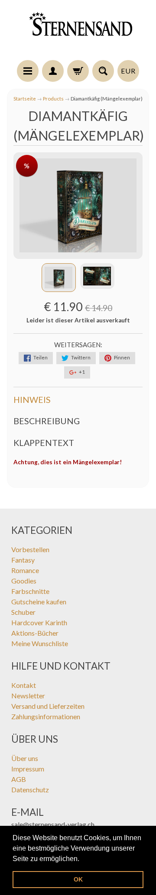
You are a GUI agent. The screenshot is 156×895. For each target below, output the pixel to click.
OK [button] (78, 879)
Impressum (27, 768)
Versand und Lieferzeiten (47, 706)
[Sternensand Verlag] (78, 31)
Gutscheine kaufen (38, 601)
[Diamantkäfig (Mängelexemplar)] (59, 277)
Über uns (24, 758)
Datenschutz (30, 789)
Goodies (23, 581)
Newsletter (28, 695)
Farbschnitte (30, 591)
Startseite (24, 98)
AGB (18, 779)
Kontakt (23, 685)
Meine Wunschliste (39, 643)
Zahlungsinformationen (45, 716)
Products (53, 98)
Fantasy (23, 560)
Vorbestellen (30, 549)
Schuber (23, 612)
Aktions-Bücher (34, 633)
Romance (25, 570)
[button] (82, 859)
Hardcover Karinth (39, 622)
